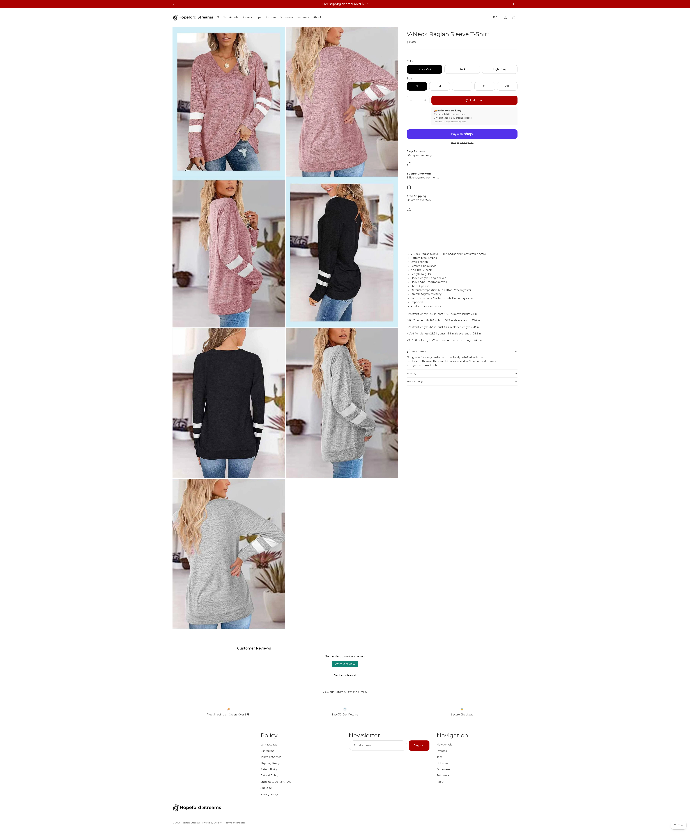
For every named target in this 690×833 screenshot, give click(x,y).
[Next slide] (514, 4)
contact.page (269, 744)
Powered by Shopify (211, 822)
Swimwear (443, 775)
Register (419, 745)
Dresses (442, 750)
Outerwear (443, 769)
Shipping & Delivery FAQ (276, 781)
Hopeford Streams (190, 822)
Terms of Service (271, 757)
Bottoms (442, 763)
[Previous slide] (174, 4)
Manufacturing (415, 381)
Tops (439, 757)
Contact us (267, 750)
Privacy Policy (269, 794)
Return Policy (419, 351)
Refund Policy (269, 775)
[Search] (218, 17)
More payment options (462, 142)
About (440, 781)
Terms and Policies (235, 822)
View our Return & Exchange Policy (345, 692)
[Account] (506, 17)
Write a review (345, 664)
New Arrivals (444, 744)
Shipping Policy (270, 763)
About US (267, 788)
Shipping (411, 373)
